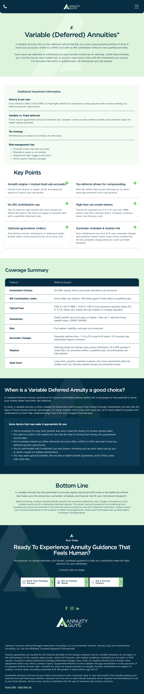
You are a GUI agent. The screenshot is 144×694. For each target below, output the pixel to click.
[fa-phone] (5, 8)
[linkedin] (77, 609)
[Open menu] (137, 7)
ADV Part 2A (25, 687)
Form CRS (10, 687)
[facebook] (66, 609)
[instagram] (72, 609)
